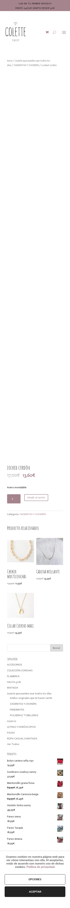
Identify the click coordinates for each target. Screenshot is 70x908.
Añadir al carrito (36, 497)
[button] (57, 76)
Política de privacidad (41, 866)
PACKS (11, 732)
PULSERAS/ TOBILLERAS (24, 715)
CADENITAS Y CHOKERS (26, 65)
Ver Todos (13, 744)
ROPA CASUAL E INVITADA (22, 738)
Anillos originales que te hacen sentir (31, 698)
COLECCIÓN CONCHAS (20, 670)
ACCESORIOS (14, 664)
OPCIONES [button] (35, 879)
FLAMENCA (13, 676)
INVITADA (12, 687)
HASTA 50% (14, 682)
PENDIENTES (17, 709)
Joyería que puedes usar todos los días (29, 693)
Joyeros (11, 721)
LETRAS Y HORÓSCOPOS (21, 727)
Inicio (10, 60)
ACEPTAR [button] (35, 891)
